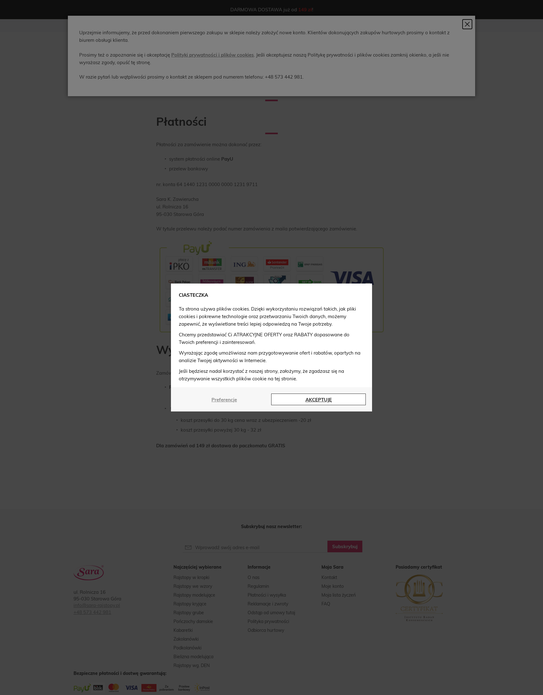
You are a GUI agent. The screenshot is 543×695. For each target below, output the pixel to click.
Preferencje (224, 400)
